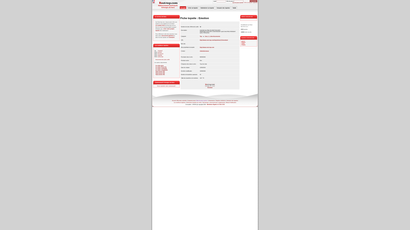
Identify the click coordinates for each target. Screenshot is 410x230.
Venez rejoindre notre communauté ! (166, 86)
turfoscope (160, 56)
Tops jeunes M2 (160, 73)
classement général (167, 35)
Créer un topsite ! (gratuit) (250, 2)
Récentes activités (182, 100)
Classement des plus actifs (162, 59)
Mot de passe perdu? (238, 2)
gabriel (243, 41)
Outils (234, 8)
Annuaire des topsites (223, 8)
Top (201, 36)
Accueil (183, 8)
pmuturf (160, 52)
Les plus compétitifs (161, 70)
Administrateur (204, 51)
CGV (223, 104)
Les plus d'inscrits (161, 67)
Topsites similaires (221, 100)
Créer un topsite (193, 8)
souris (243, 43)
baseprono (160, 53)
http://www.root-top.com (207, 47)
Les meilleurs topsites (179, 102)
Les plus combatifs (161, 68)
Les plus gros (159, 65)
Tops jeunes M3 (160, 71)
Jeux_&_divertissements (212, 36)
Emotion (209, 87)
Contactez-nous (192, 100)
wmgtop (243, 44)
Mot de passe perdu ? (202, 100)
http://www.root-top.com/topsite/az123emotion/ (214, 40)
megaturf (160, 50)
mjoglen (243, 42)
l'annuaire (172, 37)
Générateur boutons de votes (194, 102)
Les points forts (160, 25)
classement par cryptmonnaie (217, 102)
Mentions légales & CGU (214, 104)
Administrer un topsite (207, 8)
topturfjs (160, 55)
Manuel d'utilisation (231, 102)
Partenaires (212, 100)
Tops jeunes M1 (160, 74)
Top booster (206, 102)
